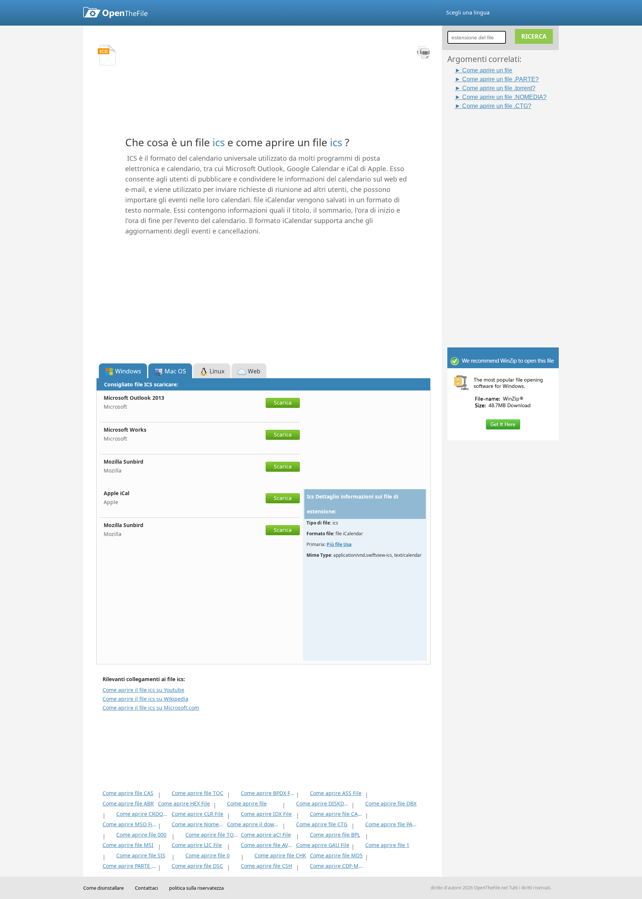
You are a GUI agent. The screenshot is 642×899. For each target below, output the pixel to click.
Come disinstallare (103, 888)
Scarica (283, 402)
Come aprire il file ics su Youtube (143, 689)
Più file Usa (339, 544)
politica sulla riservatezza (196, 888)
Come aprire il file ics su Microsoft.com (151, 707)
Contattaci (146, 888)
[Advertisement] (507, 221)
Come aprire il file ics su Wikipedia (145, 698)
